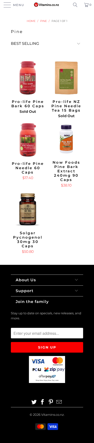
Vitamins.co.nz (52, 414)
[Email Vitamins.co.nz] (59, 402)
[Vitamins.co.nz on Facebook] (42, 402)
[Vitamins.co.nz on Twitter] (34, 402)
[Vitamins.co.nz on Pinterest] (51, 402)
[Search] (77, 5)
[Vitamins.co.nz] (47, 5)
